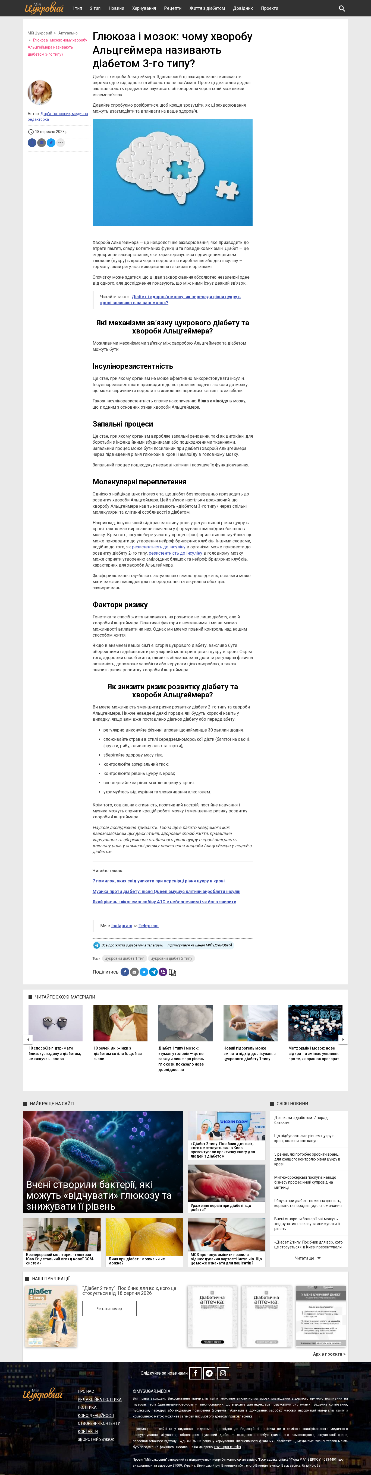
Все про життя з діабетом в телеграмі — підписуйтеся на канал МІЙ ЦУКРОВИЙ (166, 945)
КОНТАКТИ (88, 1431)
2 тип (95, 8)
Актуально (68, 33)
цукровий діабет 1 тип (124, 958)
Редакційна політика (100, 1399)
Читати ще (309, 1258)
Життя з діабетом (207, 8)
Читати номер (109, 1308)
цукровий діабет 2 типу (171, 958)
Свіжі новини (292, 1103)
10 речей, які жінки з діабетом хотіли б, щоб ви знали (117, 1053)
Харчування (144, 8)
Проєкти (269, 8)
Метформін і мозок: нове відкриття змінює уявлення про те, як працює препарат (313, 1053)
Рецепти (172, 8)
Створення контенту (99, 1423)
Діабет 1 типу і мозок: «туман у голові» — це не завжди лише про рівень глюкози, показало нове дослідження (181, 1059)
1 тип (77, 8)
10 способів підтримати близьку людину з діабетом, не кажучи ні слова (55, 1053)
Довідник (243, 8)
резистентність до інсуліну (159, 546)
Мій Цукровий (40, 33)
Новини (116, 8)
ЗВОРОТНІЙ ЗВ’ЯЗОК (96, 1439)
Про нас (86, 1391)
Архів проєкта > (329, 1354)
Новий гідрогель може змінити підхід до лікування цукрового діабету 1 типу (250, 1053)
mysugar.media (227, 1447)
